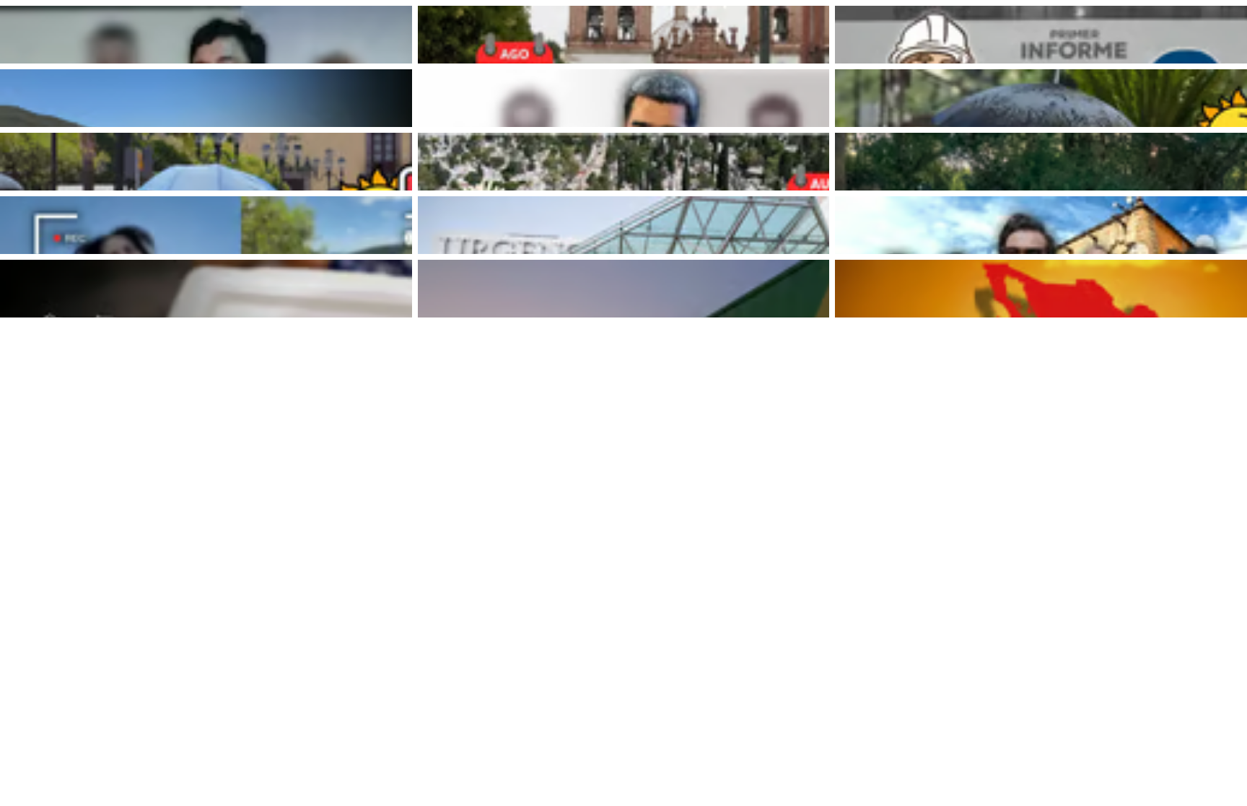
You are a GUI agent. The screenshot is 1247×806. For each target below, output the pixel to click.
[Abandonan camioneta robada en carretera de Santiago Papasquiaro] (206, 98)
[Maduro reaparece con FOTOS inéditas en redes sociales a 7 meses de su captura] (624, 98)
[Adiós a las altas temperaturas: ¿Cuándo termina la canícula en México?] (1041, 288)
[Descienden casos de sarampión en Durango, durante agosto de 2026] (206, 288)
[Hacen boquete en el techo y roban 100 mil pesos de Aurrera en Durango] (624, 288)
